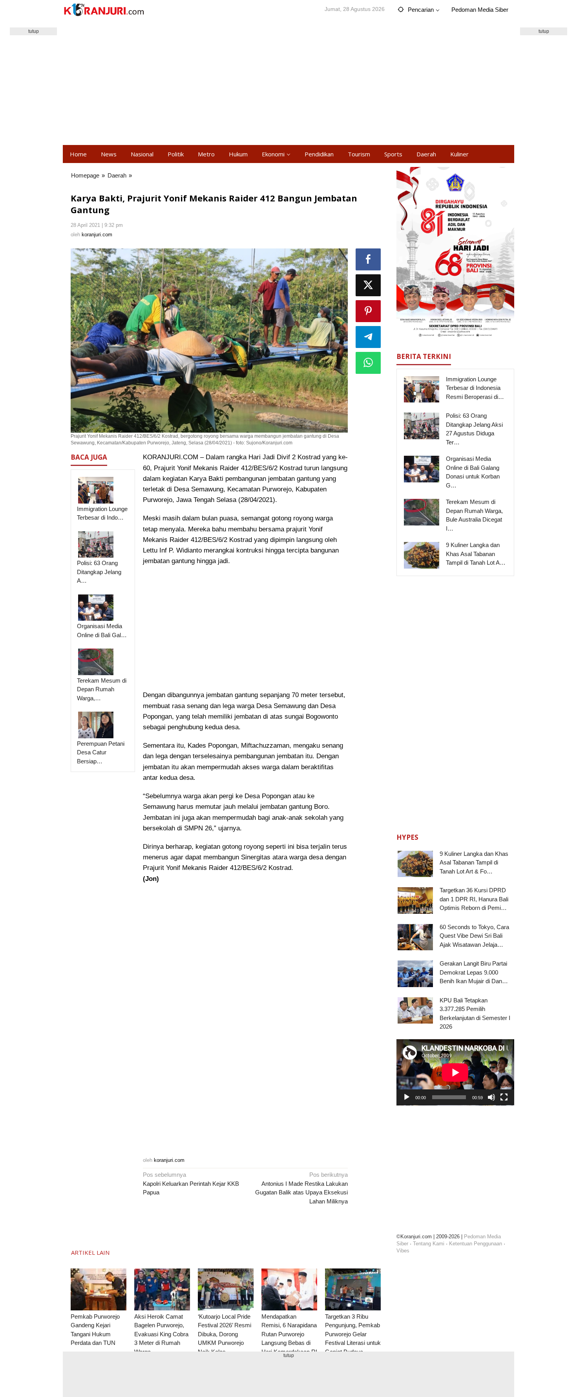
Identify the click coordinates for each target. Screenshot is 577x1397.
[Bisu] (491, 1097)
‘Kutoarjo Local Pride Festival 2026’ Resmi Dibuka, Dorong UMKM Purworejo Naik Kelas (224, 1334)
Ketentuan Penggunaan (475, 1244)
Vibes (402, 1251)
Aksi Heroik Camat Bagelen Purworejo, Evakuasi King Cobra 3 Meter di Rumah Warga (161, 1334)
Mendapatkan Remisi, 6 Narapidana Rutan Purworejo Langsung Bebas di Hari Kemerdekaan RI (289, 1334)
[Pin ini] (368, 311)
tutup (33, 31)
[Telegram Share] (368, 337)
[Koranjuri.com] (103, 10)
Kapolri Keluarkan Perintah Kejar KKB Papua (191, 1183)
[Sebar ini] (368, 259)
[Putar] (407, 1097)
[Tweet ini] (368, 285)
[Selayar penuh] (504, 1097)
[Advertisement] (288, 82)
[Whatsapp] (368, 363)
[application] (455, 1072)
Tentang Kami (428, 1244)
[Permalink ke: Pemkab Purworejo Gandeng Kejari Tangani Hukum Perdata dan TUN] (98, 1289)
